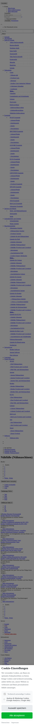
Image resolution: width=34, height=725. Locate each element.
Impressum (15, 722)
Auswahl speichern (17, 708)
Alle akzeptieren (17, 715)
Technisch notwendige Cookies (19, 694)
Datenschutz (5, 722)
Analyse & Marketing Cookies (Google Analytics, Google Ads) (18, 699)
